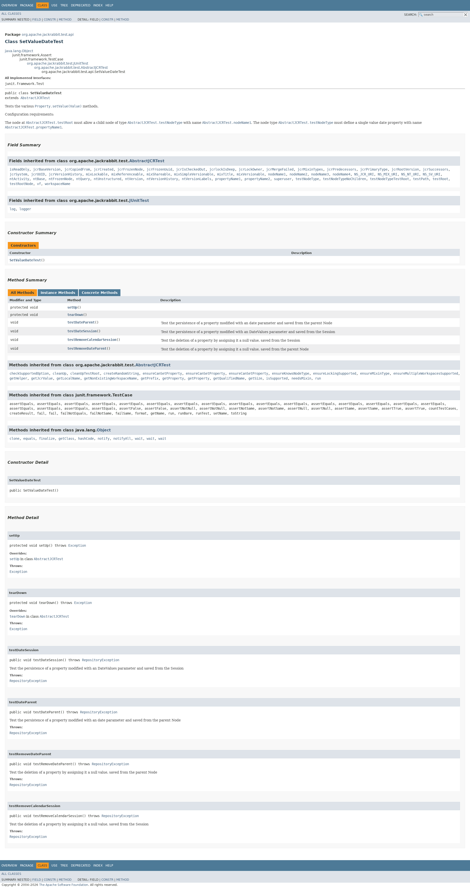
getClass (66, 438)
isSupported (277, 378)
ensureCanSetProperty (162, 373)
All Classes (11, 13)
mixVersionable (250, 174)
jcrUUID (38, 174)
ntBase (39, 179)
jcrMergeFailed (280, 169)
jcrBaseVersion (46, 169)
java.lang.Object (19, 51)
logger (25, 209)
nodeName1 (277, 174)
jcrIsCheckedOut (190, 169)
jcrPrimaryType (374, 169)
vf (39, 184)
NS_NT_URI (410, 174)
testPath (421, 179)
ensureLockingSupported (334, 373)
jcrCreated (103, 169)
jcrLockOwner (250, 169)
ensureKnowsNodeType (290, 373)
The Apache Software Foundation (63, 885)
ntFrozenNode (60, 179)
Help (109, 5)
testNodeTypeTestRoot (389, 179)
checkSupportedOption (29, 373)
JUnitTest (139, 200)
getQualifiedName (229, 378)
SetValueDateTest (25, 260)
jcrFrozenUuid (159, 169)
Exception (77, 545)
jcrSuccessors (435, 169)
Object (104, 430)
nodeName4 (341, 174)
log (12, 209)
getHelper (18, 378)
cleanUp (59, 373)
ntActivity (19, 179)
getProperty (173, 378)
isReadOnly (19, 169)
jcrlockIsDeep (222, 169)
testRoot (440, 179)
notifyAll (122, 438)
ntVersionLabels (196, 179)
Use (54, 5)
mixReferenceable (127, 174)
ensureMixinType (374, 373)
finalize (47, 438)
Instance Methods (58, 293)
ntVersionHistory (162, 179)
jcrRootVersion (405, 169)
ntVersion (134, 179)
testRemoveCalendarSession (91, 340)
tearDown (75, 315)
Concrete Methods (100, 293)
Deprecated (80, 5)
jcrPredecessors (341, 169)
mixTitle (225, 174)
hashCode (86, 438)
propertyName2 (257, 179)
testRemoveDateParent (86, 348)
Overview (9, 5)
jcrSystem (18, 174)
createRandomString (121, 373)
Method (65, 19)
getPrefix (149, 378)
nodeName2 (298, 174)
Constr (50, 19)
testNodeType (307, 179)
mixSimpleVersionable (193, 174)
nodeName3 (320, 174)
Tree (64, 5)
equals (29, 438)
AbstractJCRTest (35, 98)
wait (139, 438)
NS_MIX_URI (387, 174)
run (318, 378)
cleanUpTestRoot (85, 373)
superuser (283, 179)
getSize (255, 378)
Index (98, 5)
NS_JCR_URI (364, 174)
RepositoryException (100, 660)
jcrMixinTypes (310, 169)
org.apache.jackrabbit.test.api (48, 34)
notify (103, 438)
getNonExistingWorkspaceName (110, 378)
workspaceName (57, 184)
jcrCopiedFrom (77, 169)
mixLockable (96, 174)
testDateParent (81, 322)
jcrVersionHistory (65, 174)
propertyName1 (228, 179)
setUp (72, 307)
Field (36, 19)
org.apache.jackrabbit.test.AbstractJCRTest (71, 67)
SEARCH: (410, 14)
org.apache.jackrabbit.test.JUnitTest (57, 63)
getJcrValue (42, 378)
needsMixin (301, 378)
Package (27, 5)
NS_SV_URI (431, 174)
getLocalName (68, 378)
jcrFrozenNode (130, 169)
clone (14, 438)
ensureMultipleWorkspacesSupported (425, 373)
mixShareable (158, 174)
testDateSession (82, 331)
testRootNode (21, 184)
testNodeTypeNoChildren (344, 179)
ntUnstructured (107, 179)
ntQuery (83, 179)
